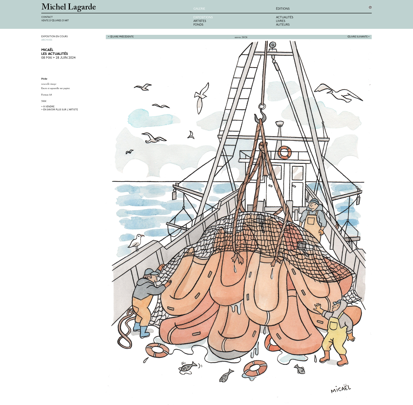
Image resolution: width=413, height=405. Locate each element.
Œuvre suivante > (358, 37)
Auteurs (283, 24)
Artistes (199, 21)
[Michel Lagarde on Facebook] (370, 7)
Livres (280, 21)
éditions (283, 9)
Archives (46, 40)
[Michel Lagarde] (117, 7)
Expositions (203, 17)
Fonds (198, 24)
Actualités (284, 17)
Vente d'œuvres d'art (55, 21)
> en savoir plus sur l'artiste (59, 110)
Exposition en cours (54, 36)
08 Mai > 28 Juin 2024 (58, 58)
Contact (47, 17)
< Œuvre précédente (121, 37)
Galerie (199, 9)
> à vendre (47, 107)
